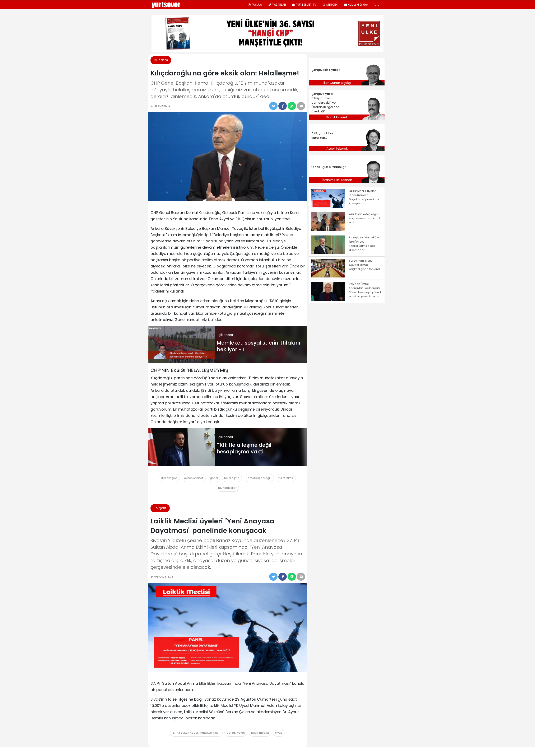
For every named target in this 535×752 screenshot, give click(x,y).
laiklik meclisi (260, 733)
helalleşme (231, 478)
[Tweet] (273, 106)
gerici (214, 478)
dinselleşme (169, 478)
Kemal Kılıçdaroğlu (258, 478)
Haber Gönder (358, 5)
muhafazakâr (227, 488)
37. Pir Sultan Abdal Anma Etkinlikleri (196, 733)
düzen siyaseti (194, 478)
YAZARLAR (279, 5)
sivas (278, 733)
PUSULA (257, 5)
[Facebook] (282, 106)
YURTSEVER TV (306, 5)
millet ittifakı (286, 478)
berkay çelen (236, 733)
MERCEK (332, 5)
